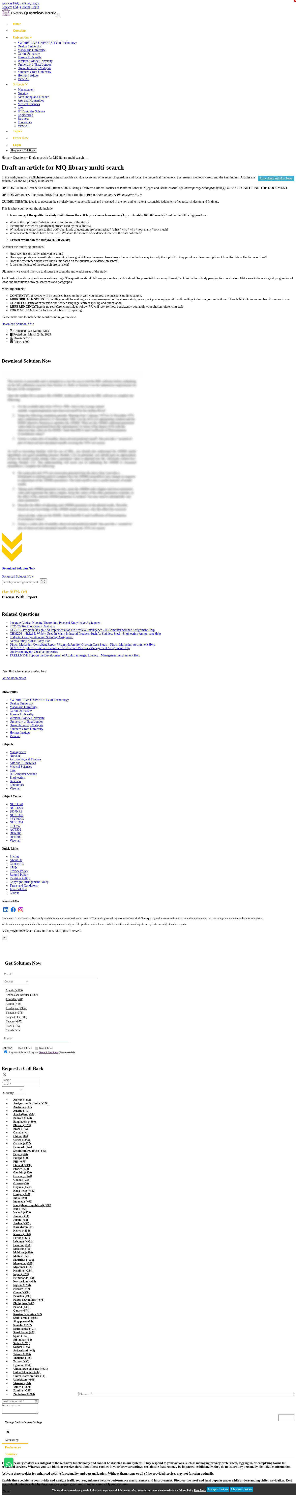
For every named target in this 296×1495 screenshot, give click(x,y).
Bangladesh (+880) (16, 1017)
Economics (25, 122)
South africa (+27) (24, 1328)
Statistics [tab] (11, 1454)
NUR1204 (16, 807)
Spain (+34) (20, 1336)
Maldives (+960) (23, 1252)
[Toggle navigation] (58, 15)
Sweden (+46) (21, 1346)
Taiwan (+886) (22, 1354)
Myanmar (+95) (23, 1267)
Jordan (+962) (22, 1223)
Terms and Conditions (24, 885)
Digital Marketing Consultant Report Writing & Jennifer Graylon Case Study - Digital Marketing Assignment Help (82, 644)
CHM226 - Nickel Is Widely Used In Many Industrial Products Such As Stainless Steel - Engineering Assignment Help (85, 633)
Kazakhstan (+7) (23, 1227)
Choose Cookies (241, 1489)
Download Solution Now (276, 178)
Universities (21, 37)
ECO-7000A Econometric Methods (32, 626)
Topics (17, 131)
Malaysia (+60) (22, 1248)
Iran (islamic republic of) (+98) (32, 1205)
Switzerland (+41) (24, 1350)
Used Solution (25, 1048)
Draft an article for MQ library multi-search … (58, 157)
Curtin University (29, 53)
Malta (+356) (21, 1256)
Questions (19, 30)
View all (15, 736)
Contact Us (17, 863)
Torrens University (29, 57)
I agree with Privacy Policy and (42, 1052)
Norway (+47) (21, 1288)
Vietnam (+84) (22, 1383)
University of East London (35, 64)
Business (23, 118)
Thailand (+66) (22, 1357)
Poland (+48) (21, 1306)
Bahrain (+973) (14, 1012)
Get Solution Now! (14, 678)
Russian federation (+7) (27, 1314)
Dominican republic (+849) (29, 1150)
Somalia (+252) (22, 1325)
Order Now (21, 138)
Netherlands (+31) (24, 1277)
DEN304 (15, 833)
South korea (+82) (24, 1332)
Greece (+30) (21, 1183)
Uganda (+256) (22, 1365)
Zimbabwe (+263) (24, 1394)
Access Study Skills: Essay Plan (30, 641)
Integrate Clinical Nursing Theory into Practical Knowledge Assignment (55, 622)
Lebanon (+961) (23, 1241)
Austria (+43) (13, 1003)
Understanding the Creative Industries (34, 651)
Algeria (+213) (14, 990)
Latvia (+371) (21, 1237)
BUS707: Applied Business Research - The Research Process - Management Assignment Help (70, 648)
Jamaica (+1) (21, 1216)
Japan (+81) (20, 1219)
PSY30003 (17, 818)
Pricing (26, 3)
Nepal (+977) (21, 1274)
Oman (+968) (21, 1292)
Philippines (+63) (23, 1303)
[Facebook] (12, 912)
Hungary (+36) (22, 1194)
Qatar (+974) (21, 1310)
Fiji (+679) (19, 1161)
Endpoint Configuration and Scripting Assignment (41, 637)
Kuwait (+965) (22, 1234)
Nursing (23, 93)
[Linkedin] (5, 912)
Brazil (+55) (13, 1025)
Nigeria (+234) (22, 1285)
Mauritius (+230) (23, 1259)
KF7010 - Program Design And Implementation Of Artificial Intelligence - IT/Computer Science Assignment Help (82, 630)
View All (23, 79)
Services (7, 3)
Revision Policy (20, 878)
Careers (14, 892)
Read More (200, 1490)
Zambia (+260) (22, 1390)
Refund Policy (19, 874)
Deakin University (29, 46)
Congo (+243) (21, 1139)
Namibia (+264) (22, 1270)
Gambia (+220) (22, 1172)
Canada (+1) (13, 1030)
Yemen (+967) (21, 1386)
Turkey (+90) (21, 1361)
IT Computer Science (31, 111)
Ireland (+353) (22, 1212)
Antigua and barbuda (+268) (22, 994)
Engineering (25, 115)
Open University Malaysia (34, 68)
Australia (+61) (14, 999)
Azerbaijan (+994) (16, 1008)
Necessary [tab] (12, 1440)
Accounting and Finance (33, 97)
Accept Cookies (218, 1489)
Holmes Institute (28, 75)
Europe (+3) (20, 1158)
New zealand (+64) (24, 1281)
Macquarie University (31, 50)
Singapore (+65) (23, 1321)
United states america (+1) (29, 1376)
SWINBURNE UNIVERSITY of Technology (47, 42)
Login (35, 3)
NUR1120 (16, 804)
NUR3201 (16, 822)
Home (17, 23)
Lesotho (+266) (22, 1245)
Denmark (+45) (22, 1147)
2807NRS (16, 811)
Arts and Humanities (31, 100)
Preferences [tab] (13, 1447)
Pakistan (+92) (22, 1296)
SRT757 (15, 826)
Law (21, 107)
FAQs (17, 3)
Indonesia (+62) (22, 1201)
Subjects (19, 84)
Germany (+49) (22, 1176)
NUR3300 (16, 815)
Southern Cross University (34, 71)
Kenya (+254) (21, 1230)
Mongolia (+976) (23, 1263)
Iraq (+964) (20, 1208)
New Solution (46, 1048)
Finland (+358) (22, 1165)
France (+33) (21, 1168)
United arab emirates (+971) (30, 1368)
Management (26, 89)
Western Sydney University (35, 61)
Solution (7, 1048)
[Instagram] (20, 912)
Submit (13, 1060)
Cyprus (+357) (22, 1143)
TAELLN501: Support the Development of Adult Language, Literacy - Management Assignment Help (75, 655)
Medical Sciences (29, 104)
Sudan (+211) (21, 1343)
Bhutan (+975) (14, 1021)
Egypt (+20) (20, 1154)
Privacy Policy (19, 871)
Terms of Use (18, 889)
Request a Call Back (23, 150)
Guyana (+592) (22, 1187)
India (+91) (20, 1197)
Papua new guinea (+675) (28, 1299)
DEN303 (15, 837)
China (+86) (20, 1136)
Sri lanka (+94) (22, 1339)
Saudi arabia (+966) (25, 1317)
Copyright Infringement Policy (29, 882)
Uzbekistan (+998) (24, 1379)
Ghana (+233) (21, 1179)
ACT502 (15, 829)
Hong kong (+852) (24, 1190)
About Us (16, 860)
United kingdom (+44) (26, 1372)
